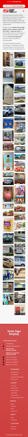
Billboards (15, 369)
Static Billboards (14, 374)
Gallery (14, 383)
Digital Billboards (15, 372)
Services (13, 401)
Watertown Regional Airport (17, 377)
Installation (13, 406)
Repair (12, 408)
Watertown (13, 426)
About (13, 414)
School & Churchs (15, 395)
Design (12, 404)
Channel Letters (14, 388)
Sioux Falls (13, 428)
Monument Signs (15, 390)
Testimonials (14, 419)
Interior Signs (14, 392)
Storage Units (14, 379)
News (12, 417)
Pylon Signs (13, 385)
